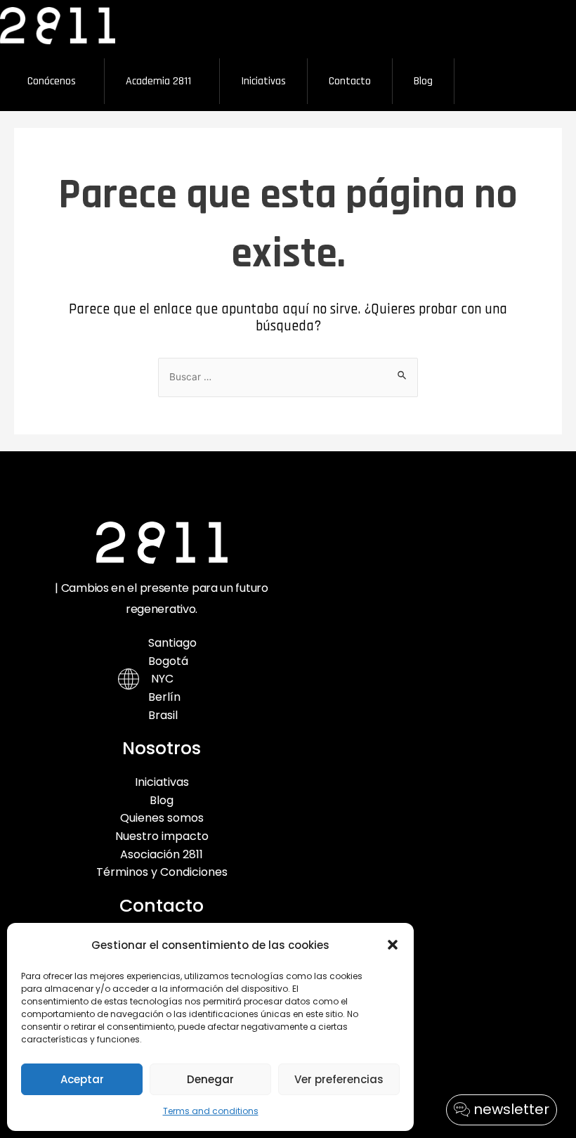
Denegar (210, 1079)
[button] (393, 945)
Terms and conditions (210, 1111)
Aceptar (82, 1079)
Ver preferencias (339, 1079)
